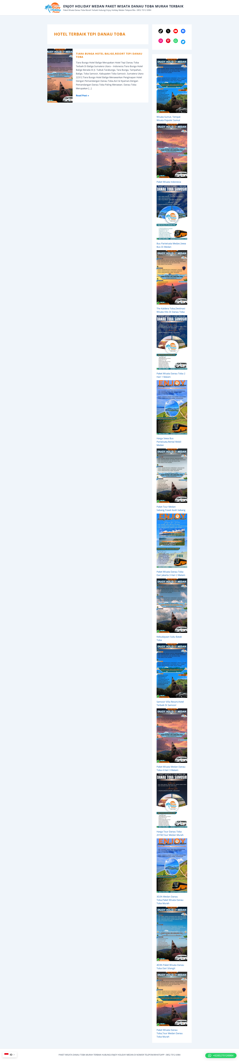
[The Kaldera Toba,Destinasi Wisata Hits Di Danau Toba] (172, 277)
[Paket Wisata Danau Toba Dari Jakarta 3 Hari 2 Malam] (172, 541)
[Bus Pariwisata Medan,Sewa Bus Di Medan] (172, 212)
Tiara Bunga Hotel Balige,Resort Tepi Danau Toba (109, 55)
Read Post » (82, 95)
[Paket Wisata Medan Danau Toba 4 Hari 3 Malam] (172, 735)
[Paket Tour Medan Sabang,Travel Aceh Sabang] (172, 476)
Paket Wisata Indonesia (169, 181)
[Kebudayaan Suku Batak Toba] (172, 606)
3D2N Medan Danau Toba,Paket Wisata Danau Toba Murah (170, 900)
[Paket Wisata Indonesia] (172, 151)
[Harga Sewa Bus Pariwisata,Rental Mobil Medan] (172, 407)
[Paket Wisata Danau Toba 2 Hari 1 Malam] (172, 342)
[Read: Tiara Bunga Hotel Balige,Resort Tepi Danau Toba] (60, 75)
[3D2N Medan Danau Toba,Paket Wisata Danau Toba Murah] (172, 865)
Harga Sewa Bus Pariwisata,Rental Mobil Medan (169, 442)
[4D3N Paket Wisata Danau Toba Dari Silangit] (172, 934)
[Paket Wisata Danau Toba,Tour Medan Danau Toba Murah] (172, 999)
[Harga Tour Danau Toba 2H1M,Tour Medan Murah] (172, 800)
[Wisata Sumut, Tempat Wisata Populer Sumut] (172, 86)
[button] (221, 1055)
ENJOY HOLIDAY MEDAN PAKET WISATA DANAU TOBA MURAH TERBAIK (123, 6)
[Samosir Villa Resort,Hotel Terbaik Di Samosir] (172, 670)
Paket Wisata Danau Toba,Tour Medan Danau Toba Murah (170, 1033)
